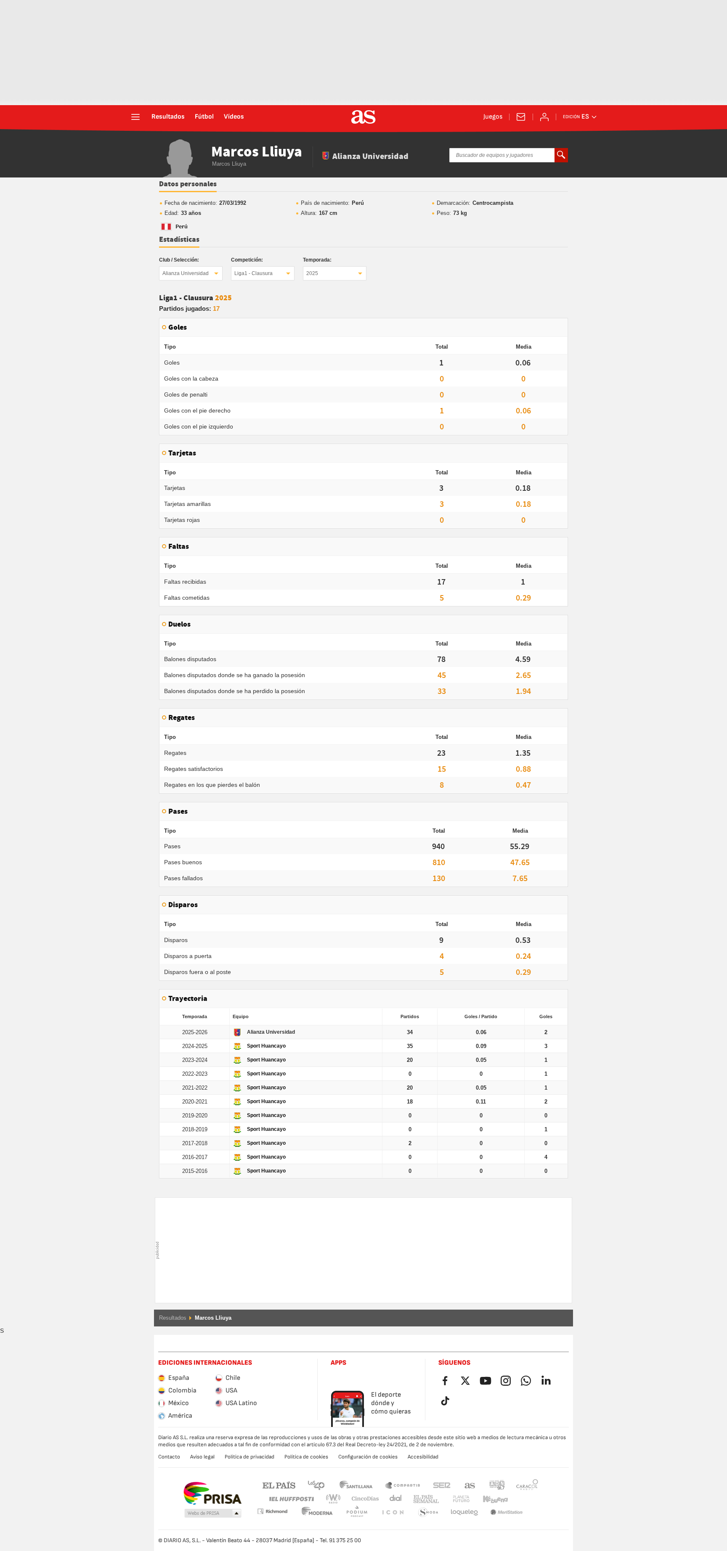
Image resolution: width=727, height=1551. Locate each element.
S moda (392, 1512)
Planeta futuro (454, 1499)
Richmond (524, 1499)
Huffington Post (291, 1499)
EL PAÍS (278, 1485)
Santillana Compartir (402, 1485)
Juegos (492, 117)
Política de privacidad (249, 1456)
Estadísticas (179, 240)
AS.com (470, 1485)
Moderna (272, 1511)
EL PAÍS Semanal (424, 1499)
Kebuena (490, 1499)
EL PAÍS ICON (357, 1512)
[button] (213, 1513)
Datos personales (188, 184)
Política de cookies (306, 1456)
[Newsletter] (521, 117)
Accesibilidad (423, 1456)
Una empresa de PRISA (212, 1493)
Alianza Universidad (185, 273)
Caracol (527, 1485)
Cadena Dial (394, 1499)
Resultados (168, 117)
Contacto (169, 1456)
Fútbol (204, 117)
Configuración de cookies (368, 1456)
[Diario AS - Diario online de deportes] (363, 117)
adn (497, 1485)
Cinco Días (362, 1499)
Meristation (464, 1512)
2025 (312, 273)
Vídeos (234, 117)
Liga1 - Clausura (253, 273)
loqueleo (428, 1512)
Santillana (356, 1485)
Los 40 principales (316, 1485)
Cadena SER (441, 1485)
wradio (336, 1499)
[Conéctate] (544, 117)
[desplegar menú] (135, 117)
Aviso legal (202, 1456)
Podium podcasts (317, 1512)
